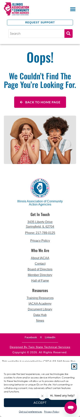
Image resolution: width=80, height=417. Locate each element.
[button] (74, 366)
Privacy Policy (51, 411)
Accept (40, 402)
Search (68, 33)
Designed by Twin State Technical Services (40, 347)
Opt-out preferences (30, 411)
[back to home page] (22, 9)
